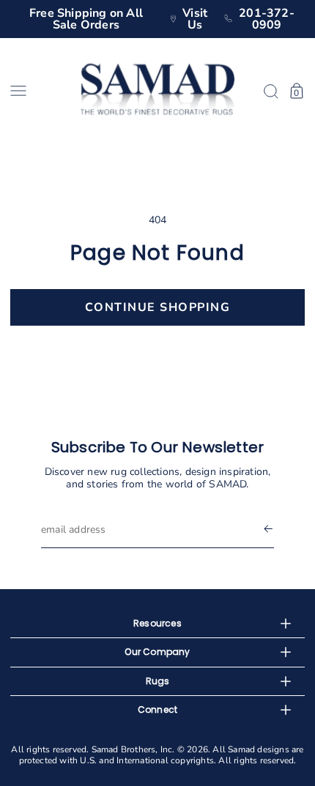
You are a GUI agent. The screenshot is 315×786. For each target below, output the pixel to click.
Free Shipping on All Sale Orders (86, 19)
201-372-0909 (266, 19)
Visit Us (194, 19)
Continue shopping (158, 307)
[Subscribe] (268, 529)
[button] (40, 91)
